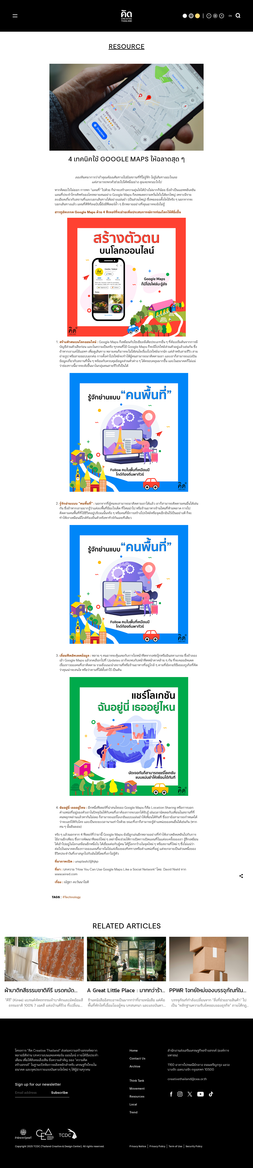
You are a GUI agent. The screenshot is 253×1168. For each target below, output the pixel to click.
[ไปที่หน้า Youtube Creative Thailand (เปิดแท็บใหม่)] (200, 1093)
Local (133, 1104)
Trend (133, 1112)
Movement (137, 1088)
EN (230, 16)
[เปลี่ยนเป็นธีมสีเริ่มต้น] (191, 15)
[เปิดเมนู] (15, 16)
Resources (136, 1096)
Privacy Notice (137, 1146)
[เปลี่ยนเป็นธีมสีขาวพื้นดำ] (184, 15)
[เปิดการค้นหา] (238, 16)
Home (133, 1050)
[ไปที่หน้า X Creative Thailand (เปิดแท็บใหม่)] (190, 1093)
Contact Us (137, 1058)
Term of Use (175, 1146)
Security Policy (194, 1146)
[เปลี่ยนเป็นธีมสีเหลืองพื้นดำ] (197, 15)
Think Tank (136, 1080)
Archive (134, 1066)
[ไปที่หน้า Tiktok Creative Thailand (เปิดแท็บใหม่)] (211, 1093)
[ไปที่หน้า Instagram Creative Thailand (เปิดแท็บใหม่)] (180, 1093)
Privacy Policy (157, 1146)
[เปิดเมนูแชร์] (241, 876)
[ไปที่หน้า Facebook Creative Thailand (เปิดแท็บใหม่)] (171, 1093)
